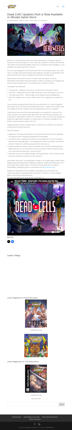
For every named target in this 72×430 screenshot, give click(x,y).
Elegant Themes (31, 427)
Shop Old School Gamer (49, 417)
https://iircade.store (48, 167)
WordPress (50, 427)
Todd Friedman (13, 20)
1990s (31, 20)
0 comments (43, 20)
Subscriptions (16, 417)
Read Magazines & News (32, 417)
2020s (36, 20)
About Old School (35, 419)
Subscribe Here (35, 399)
